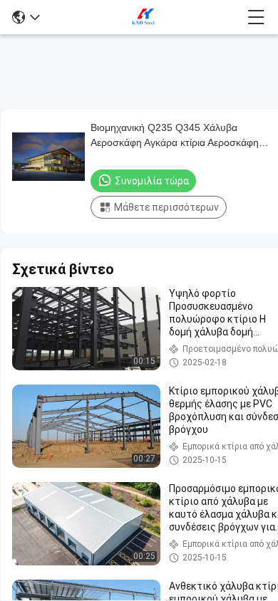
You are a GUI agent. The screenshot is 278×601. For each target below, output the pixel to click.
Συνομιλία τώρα (152, 181)
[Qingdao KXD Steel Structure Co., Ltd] (144, 17)
